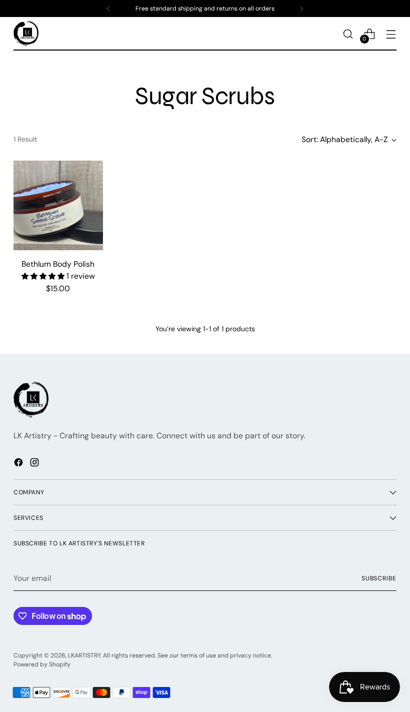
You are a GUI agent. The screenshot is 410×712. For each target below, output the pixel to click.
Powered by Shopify (42, 664)
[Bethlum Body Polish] (58, 205)
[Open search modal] (348, 34)
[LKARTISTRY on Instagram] (36, 464)
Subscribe (379, 578)
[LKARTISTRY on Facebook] (20, 464)
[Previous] (109, 8)
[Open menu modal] (391, 34)
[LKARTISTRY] (26, 34)
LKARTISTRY (84, 655)
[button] (44, 276)
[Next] (301, 8)
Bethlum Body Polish (58, 264)
